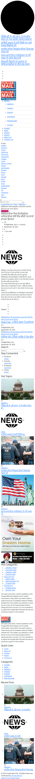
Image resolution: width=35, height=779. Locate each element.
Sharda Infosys (16, 776)
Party (3, 179)
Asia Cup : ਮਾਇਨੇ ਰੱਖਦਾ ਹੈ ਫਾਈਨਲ (17, 322)
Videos (6, 656)
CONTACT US (8, 140)
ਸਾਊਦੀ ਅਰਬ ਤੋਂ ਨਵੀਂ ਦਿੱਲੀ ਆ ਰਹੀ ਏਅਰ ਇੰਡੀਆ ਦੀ (16, 44)
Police (3, 181)
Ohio (3, 175)
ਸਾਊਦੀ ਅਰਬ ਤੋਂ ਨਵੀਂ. (12, 736)
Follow (6, 359)
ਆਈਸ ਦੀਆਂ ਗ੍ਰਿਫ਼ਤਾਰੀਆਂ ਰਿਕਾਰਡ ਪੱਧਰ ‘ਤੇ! (17, 50)
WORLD (7, 101)
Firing (3, 172)
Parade (3, 177)
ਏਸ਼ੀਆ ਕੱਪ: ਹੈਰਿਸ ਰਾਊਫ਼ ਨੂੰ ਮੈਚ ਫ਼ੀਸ (17, 336)
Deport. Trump (6, 163)
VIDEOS (7, 135)
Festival (3, 170)
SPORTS (7, 133)
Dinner (3, 166)
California (4, 152)
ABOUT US (7, 137)
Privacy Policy (15, 778)
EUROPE (10, 113)
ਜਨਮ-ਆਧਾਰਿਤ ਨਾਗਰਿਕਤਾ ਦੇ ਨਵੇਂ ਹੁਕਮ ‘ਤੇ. (16, 512)
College (3, 159)
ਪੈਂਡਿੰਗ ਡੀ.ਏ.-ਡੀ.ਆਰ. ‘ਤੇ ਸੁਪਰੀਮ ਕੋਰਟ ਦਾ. (16, 406)
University (4, 193)
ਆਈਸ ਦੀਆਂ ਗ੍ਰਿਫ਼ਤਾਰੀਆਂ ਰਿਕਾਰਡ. (18, 769)
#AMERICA (4, 211)
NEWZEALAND (12, 121)
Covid (3, 161)
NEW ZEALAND (9, 678)
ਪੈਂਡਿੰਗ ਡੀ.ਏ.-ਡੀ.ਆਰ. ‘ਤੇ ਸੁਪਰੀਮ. (17, 709)
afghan (3, 146)
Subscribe (7, 363)
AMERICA (10, 104)
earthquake (5, 168)
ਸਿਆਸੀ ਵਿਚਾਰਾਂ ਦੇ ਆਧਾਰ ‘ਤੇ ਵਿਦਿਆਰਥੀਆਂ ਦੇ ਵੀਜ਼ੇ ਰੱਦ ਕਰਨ (15, 63)
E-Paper (7, 653)
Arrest (3, 150)
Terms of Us (5, 778)
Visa (2, 195)
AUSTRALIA (11, 117)
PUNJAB (7, 128)
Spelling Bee (5, 186)
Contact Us (8, 658)
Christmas (4, 155)
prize (3, 184)
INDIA (6, 131)
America (4, 148)
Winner (3, 197)
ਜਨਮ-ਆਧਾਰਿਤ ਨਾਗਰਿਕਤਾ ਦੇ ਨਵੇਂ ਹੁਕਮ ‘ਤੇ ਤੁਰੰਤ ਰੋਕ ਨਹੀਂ (16, 56)
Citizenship (5, 157)
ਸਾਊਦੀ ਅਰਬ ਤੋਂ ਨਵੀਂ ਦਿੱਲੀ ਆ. (13, 434)
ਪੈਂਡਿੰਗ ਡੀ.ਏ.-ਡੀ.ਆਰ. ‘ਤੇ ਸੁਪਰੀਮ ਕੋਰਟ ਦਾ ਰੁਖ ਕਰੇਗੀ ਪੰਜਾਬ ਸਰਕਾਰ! (16, 38)
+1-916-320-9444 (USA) (18, 68)
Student (4, 188)
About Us (7, 651)
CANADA (10, 108)
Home (6, 649)
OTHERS (10, 125)
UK (2, 190)
